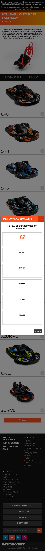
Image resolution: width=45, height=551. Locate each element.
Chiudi (38, 331)
